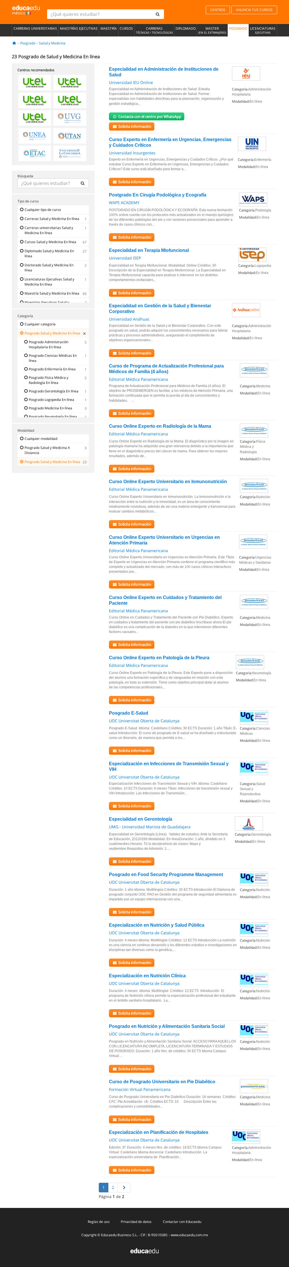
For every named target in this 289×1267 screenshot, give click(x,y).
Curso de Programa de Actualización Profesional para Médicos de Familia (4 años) (166, 369)
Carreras (154, 30)
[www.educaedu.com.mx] (144, 1250)
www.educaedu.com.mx (189, 1235)
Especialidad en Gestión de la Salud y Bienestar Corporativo (160, 308)
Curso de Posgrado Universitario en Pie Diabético (162, 1081)
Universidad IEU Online (131, 82)
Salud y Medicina (52, 43)
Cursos (126, 28)
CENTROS (217, 9)
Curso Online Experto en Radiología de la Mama (160, 426)
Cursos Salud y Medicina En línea (50, 241)
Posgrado (238, 28)
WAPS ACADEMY (124, 202)
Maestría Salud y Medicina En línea (52, 293)
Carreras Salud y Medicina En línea (52, 218)
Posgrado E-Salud (128, 713)
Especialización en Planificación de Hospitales (158, 1132)
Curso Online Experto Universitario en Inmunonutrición (168, 481)
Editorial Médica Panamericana (138, 379)
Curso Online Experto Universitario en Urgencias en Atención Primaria (164, 540)
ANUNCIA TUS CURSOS (254, 9)
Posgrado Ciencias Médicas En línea (53, 358)
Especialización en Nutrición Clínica (147, 975)
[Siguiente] (123, 1187)
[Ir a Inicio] (14, 43)
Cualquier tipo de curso (43, 209)
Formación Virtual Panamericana (139, 1089)
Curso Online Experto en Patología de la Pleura (159, 657)
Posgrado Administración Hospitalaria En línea (48, 344)
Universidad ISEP (125, 258)
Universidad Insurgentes (132, 152)
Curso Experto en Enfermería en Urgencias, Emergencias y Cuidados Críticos (170, 142)
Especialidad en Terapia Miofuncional (149, 250)
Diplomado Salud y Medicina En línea (49, 253)
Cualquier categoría (40, 324)
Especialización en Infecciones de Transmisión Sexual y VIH (169, 766)
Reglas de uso (99, 1221)
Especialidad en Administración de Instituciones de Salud (163, 72)
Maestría (108, 28)
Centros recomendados (35, 70)
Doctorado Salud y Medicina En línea (49, 268)
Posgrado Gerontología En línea (53, 391)
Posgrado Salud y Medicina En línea (52, 333)
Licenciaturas (262, 30)
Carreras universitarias (35, 28)
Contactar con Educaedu (182, 1221)
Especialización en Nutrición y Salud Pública (156, 925)
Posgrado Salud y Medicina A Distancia (47, 450)
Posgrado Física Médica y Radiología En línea (48, 380)
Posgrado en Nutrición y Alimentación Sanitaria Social (167, 1026)
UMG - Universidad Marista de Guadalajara (150, 826)
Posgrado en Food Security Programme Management (166, 874)
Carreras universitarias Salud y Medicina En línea (49, 230)
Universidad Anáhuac (129, 319)
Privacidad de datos (136, 1221)
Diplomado (186, 28)
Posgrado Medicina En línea (50, 408)
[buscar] (157, 14)
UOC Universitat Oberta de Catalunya (144, 720)
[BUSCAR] (82, 183)
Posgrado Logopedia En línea (51, 399)
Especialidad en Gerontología (140, 819)
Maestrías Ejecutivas (79, 28)
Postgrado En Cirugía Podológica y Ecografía (157, 195)
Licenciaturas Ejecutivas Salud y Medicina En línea (49, 282)
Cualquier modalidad (41, 438)
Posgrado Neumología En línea (53, 416)
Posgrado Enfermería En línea (52, 369)
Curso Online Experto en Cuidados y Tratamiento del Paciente (165, 600)
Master (212, 30)
